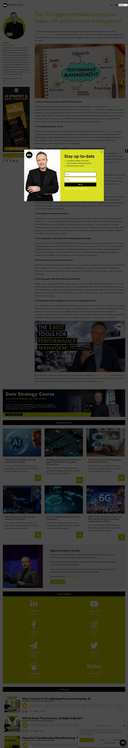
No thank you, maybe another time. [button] (75, 189)
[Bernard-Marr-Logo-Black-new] (13, 4)
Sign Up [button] (80, 184)
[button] (101, 152)
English (121, 5)
